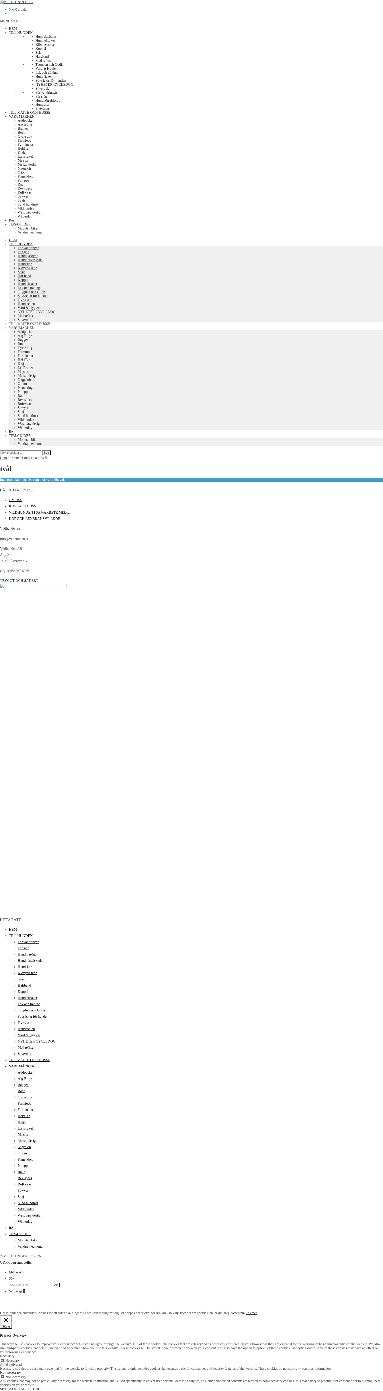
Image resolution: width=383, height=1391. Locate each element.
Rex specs (25, 188)
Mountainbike (27, 228)
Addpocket (25, 120)
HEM (13, 28)
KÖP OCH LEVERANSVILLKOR (35, 518)
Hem (3, 458)
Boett (21, 132)
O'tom (22, 172)
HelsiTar (24, 148)
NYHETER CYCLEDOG (54, 84)
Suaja (21, 200)
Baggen (23, 128)
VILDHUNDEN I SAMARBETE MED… (39, 512)
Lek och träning (46, 72)
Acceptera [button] (238, 1313)
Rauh (21, 184)
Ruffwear (24, 192)
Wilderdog (25, 216)
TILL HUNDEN (21, 32)
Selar (39, 52)
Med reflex (43, 60)
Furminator (25, 144)
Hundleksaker (45, 40)
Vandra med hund (30, 232)
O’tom (22, 384)
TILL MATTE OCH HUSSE (29, 112)
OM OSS (15, 500)
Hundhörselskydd (47, 100)
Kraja (21, 152)
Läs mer (251, 1313)
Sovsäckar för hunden (50, 80)
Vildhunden (26, 208)
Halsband (42, 56)
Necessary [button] (7, 1356)
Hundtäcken (44, 76)
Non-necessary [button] (10, 1372)
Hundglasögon (45, 36)
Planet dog (25, 176)
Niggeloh (24, 168)
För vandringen (46, 92)
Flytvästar (42, 108)
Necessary (12, 1360)
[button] (10, 21)
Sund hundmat (28, 204)
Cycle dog (25, 136)
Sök (46, 452)
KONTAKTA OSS (22, 506)
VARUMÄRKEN (22, 116)
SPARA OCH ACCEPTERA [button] (21, 1389)
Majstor (23, 160)
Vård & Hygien (46, 68)
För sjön (41, 96)
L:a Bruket (25, 156)
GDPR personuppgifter (16, 1262)
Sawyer (23, 196)
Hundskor (42, 104)
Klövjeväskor (44, 44)
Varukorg (17, 1291)
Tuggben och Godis (49, 64)
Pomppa (23, 180)
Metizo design (27, 164)
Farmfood (24, 140)
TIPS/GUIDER (20, 224)
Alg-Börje (25, 124)
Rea (11, 220)
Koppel (40, 48)
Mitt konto (16, 1272)
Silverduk (42, 88)
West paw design (29, 212)
